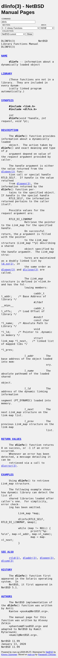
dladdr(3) (30, 557)
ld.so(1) (7, 263)
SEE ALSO (7, 551)
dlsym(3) (7, 560)
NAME (4, 55)
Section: (7, 25)
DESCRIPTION (9, 130)
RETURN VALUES (11, 439)
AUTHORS (6, 596)
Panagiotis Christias (47, 654)
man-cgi (31, 654)
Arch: (45, 25)
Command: (7, 19)
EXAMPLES (7, 474)
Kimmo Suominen (9, 654)
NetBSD (49, 652)
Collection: (8, 31)
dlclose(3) (30, 269)
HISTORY (6, 569)
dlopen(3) (8, 171)
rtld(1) (14, 557)
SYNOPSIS (7, 100)
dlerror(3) (9, 465)
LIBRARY (6, 73)
